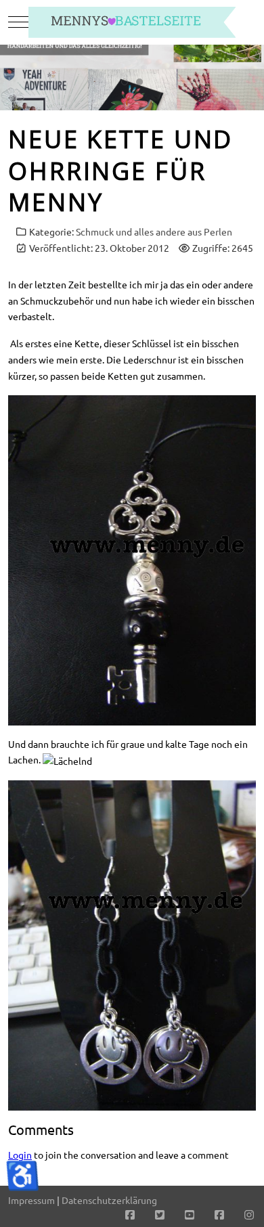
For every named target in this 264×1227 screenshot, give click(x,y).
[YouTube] (189, 1214)
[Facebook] (130, 1214)
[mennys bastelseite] (132, 22)
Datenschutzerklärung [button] (109, 1200)
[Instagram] (249, 1214)
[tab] (124, 82)
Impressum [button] (31, 1200)
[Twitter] (160, 1214)
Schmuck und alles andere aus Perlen (154, 231)
